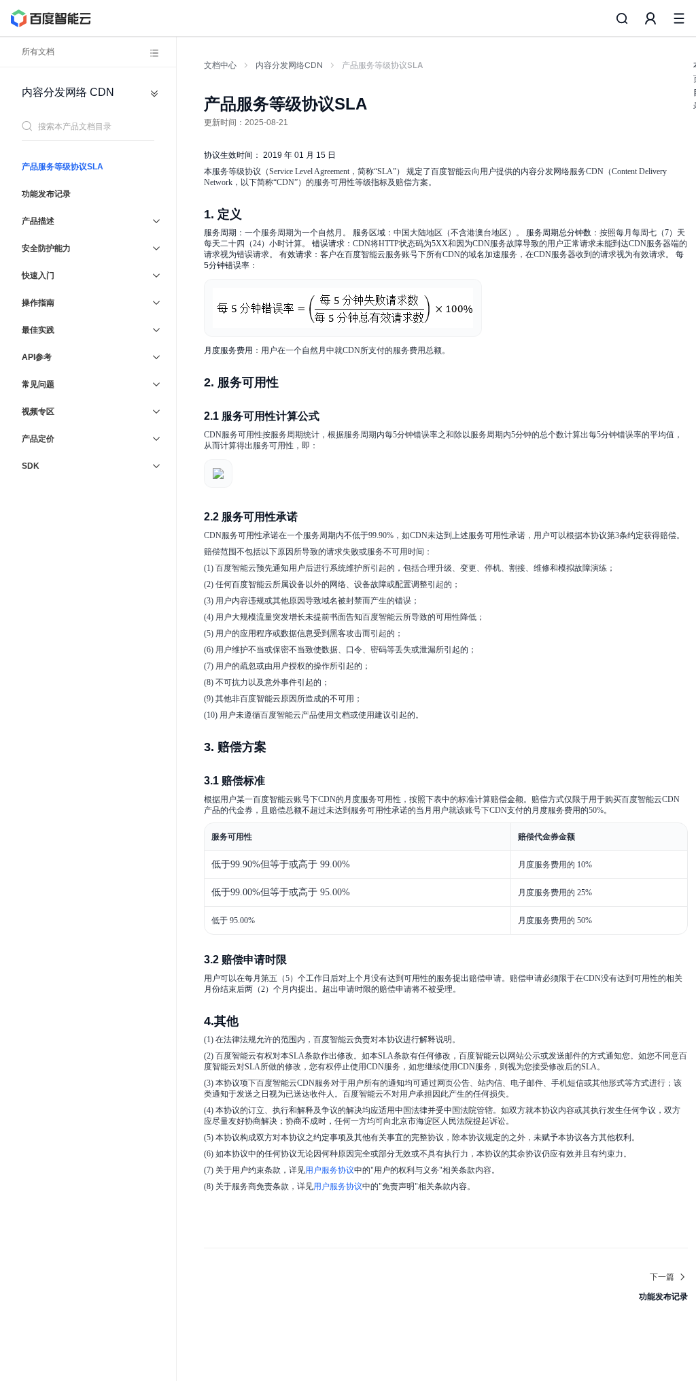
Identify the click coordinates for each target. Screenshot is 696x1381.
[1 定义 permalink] (255, 213)
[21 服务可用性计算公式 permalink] (333, 416)
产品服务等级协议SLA (62, 166)
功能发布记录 (46, 194)
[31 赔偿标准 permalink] (278, 781)
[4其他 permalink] (252, 1020)
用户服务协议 (329, 1170)
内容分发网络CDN (289, 65)
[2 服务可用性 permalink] (292, 381)
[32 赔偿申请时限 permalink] (300, 960)
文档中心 (220, 65)
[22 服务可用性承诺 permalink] (311, 517)
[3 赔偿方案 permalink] (280, 746)
